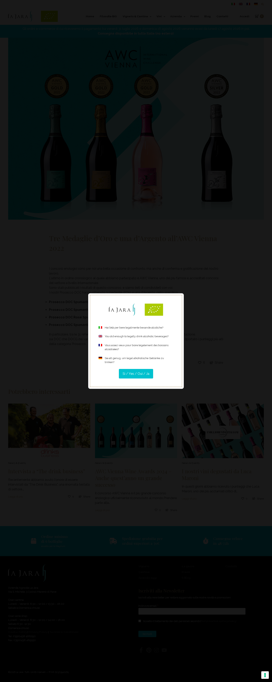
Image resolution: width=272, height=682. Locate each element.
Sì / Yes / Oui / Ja (136, 374)
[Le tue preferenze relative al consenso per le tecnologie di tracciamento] (265, 675)
